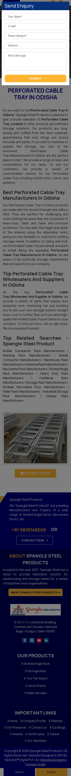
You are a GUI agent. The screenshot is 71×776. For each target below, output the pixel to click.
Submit (35, 78)
